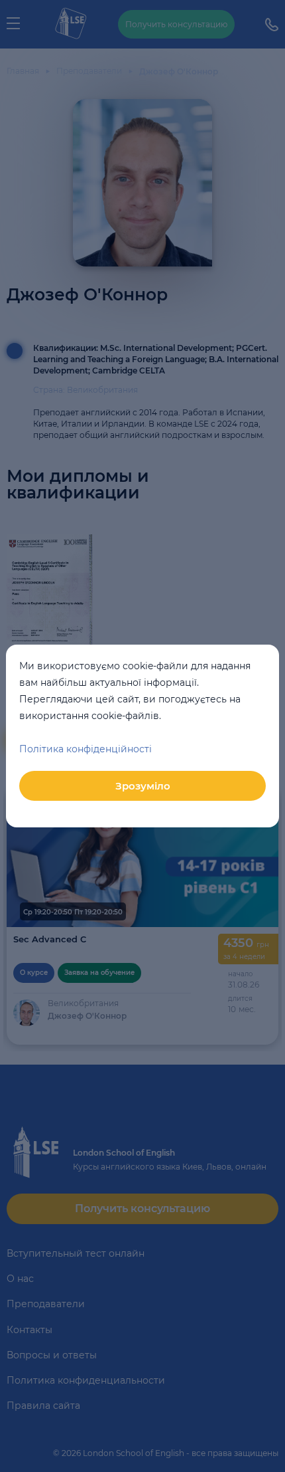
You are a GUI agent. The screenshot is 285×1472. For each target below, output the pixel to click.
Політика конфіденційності (85, 749)
